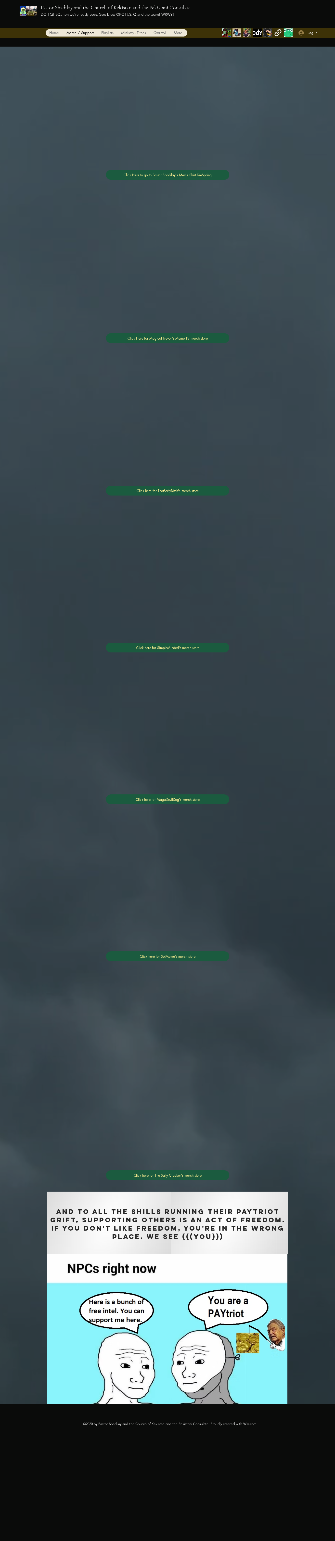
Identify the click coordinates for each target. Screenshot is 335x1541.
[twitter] (236, 32)
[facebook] (226, 32)
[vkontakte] (257, 32)
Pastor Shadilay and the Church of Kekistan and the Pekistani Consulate (116, 7)
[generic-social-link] (247, 32)
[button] (160, 33)
